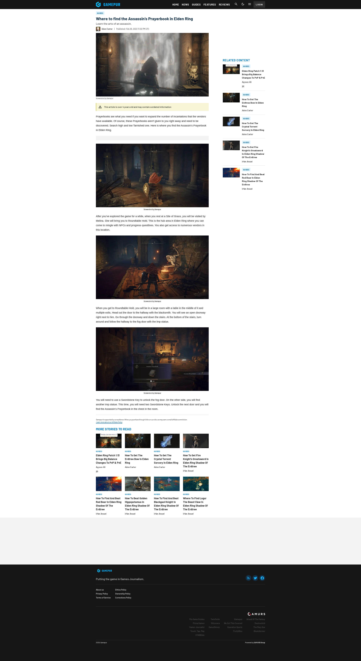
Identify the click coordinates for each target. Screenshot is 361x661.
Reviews (224, 4)
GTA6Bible (199, 635)
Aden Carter (130, 467)
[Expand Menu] (249, 4)
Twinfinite (215, 619)
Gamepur (238, 619)
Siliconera (215, 623)
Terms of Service (103, 597)
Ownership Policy (122, 593)
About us (100, 590)
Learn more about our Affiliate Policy (109, 422)
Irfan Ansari (188, 471)
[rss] (248, 578)
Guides (196, 4)
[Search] (236, 4)
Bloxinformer (259, 631)
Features (209, 4)
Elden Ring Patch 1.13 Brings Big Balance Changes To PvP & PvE (108, 459)
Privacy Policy (102, 593)
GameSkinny (214, 627)
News (185, 4)
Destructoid (260, 623)
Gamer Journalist (196, 627)
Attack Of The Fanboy (255, 619)
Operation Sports (234, 627)
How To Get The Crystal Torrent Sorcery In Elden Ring (166, 459)
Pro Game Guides (196, 619)
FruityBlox (237, 631)
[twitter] (255, 578)
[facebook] (262, 578)
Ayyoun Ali (100, 467)
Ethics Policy (120, 590)
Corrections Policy (123, 597)
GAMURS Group (259, 642)
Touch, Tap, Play (197, 631)
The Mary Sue (259, 627)
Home (175, 4)
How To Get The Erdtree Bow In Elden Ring (137, 459)
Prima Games (198, 623)
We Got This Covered (233, 623)
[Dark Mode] (243, 4)
